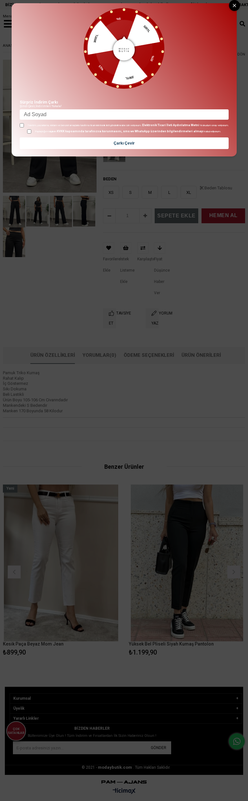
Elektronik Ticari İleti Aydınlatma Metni (170, 125)
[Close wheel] (234, 5)
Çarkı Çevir (124, 143)
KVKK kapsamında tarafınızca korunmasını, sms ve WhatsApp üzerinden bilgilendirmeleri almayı (130, 131)
